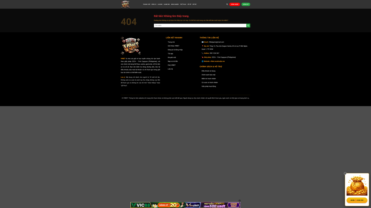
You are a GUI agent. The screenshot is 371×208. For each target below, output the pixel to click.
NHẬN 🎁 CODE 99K (357, 200)
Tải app (170, 54)
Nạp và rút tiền (173, 61)
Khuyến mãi (172, 57)
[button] (227, 4)
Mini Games (175, 4)
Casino (160, 4)
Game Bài (167, 4)
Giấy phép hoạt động (209, 86)
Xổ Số (189, 4)
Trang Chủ (146, 4)
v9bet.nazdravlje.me (217, 61)
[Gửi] (248, 25)
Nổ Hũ (194, 4)
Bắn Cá (154, 4)
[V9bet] (130, 4)
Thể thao (183, 4)
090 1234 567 (214, 53)
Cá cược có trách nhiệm (210, 82)
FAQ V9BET (172, 65)
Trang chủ (171, 42)
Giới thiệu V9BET (173, 46)
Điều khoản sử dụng (208, 71)
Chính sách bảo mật (208, 75)
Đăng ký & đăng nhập (175, 50)
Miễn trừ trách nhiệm (209, 79)
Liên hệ (170, 69)
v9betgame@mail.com (216, 42)
